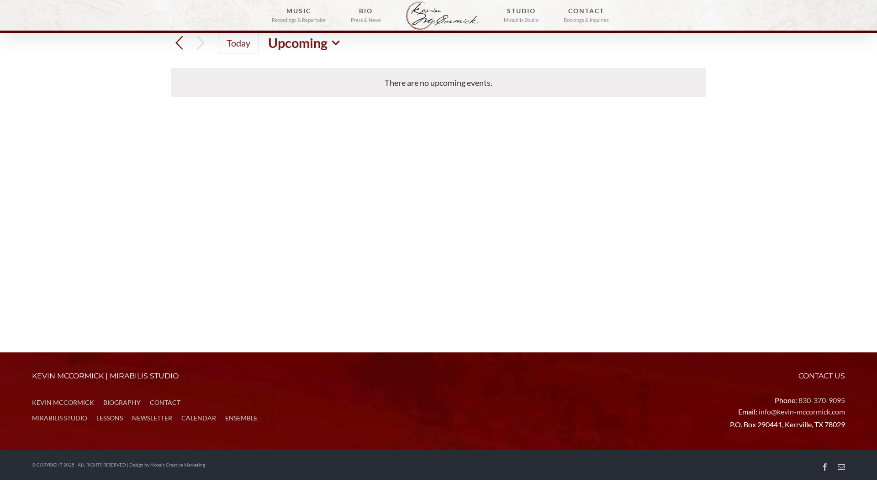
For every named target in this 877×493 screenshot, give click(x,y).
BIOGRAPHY (122, 402)
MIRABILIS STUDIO (59, 418)
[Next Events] (201, 43)
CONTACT (165, 402)
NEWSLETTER (152, 418)
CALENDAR (198, 418)
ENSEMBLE (241, 418)
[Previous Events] (179, 43)
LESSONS (109, 418)
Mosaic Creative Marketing (177, 464)
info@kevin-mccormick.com (802, 411)
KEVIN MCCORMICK (63, 402)
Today (238, 42)
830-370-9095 (821, 400)
